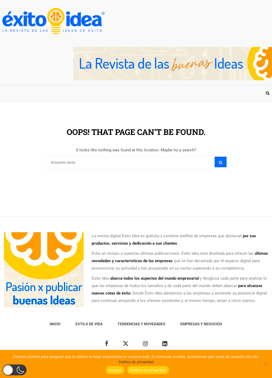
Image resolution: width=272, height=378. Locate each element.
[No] (265, 364)
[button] (15, 369)
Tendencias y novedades (88, 93)
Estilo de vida (39, 93)
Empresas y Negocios (145, 93)
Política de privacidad (136, 362)
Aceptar (115, 370)
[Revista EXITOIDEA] (53, 21)
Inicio (10, 93)
